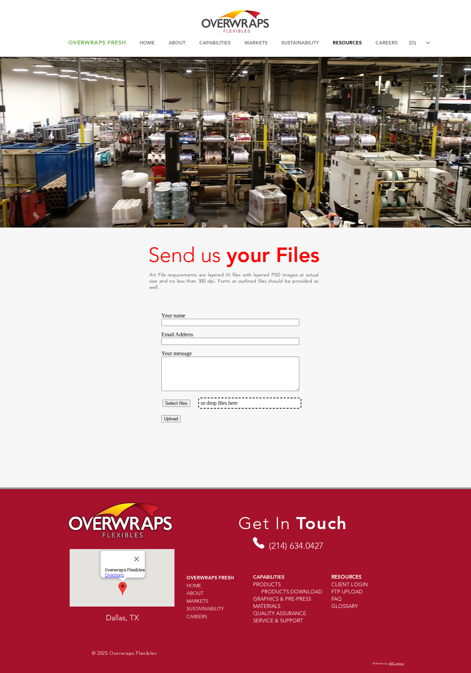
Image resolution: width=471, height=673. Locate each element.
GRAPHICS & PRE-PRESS (282, 599)
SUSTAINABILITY (205, 609)
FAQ (336, 599)
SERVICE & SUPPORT (278, 620)
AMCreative (396, 663)
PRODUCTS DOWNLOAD (291, 591)
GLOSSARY (344, 606)
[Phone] (258, 542)
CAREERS (197, 616)
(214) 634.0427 (296, 545)
